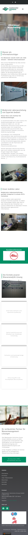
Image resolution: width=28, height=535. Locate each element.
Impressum (6, 529)
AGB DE (17, 531)
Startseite (5, 473)
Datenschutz (21, 529)
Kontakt (4, 482)
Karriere (4, 484)
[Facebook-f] (12, 2)
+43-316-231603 (12, 500)
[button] (23, 9)
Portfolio (4, 475)
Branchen (5, 480)
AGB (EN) (23, 531)
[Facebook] (3, 508)
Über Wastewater (7, 477)
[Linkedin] (15, 2)
